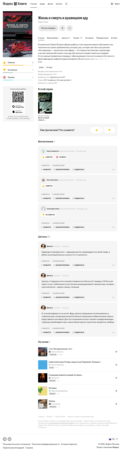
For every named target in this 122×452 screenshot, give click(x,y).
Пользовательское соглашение (16, 444)
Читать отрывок (48, 28)
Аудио (42, 4)
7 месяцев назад (80, 180)
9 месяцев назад (82, 209)
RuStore (10, 116)
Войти (117, 4)
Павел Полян (43, 22)
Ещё (40, 62)
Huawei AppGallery (13, 118)
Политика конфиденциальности (46, 444)
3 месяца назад (81, 151)
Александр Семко (53, 209)
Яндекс (115, 447)
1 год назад (65, 246)
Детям (50, 4)
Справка (29, 448)
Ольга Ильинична (53, 151)
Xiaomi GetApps (24, 118)
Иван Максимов (52, 180)
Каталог (59, 4)
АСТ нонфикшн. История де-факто (57, 80)
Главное (33, 4)
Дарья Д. (50, 246)
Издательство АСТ (57, 77)
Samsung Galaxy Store (21, 116)
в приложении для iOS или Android (61, 423)
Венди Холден (44, 116)
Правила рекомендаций (13, 448)
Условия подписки (69, 444)
